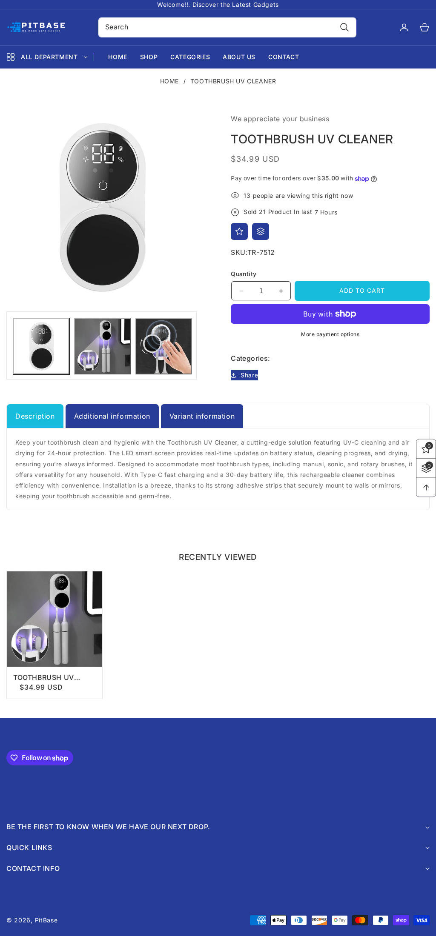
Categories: (250, 358)
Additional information (112, 416)
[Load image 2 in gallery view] (102, 346)
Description (35, 416)
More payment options (330, 334)
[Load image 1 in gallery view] (41, 346)
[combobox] (227, 27)
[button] (419, 27)
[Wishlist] (239, 231)
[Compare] (260, 231)
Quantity (243, 273)
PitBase (46, 920)
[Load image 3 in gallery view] (163, 346)
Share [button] (249, 375)
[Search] (344, 27)
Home (169, 81)
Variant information (202, 416)
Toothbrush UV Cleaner (43, 677)
